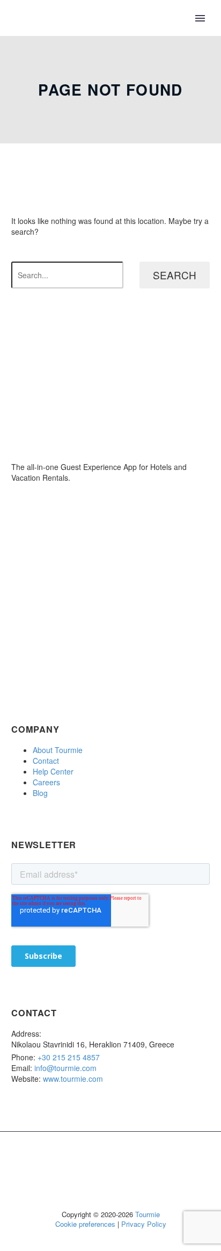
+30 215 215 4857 (69, 1057)
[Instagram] (124, 1159)
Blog (40, 792)
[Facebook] (82, 1159)
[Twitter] (110, 1159)
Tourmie (147, 1214)
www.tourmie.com (73, 1078)
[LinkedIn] (96, 1159)
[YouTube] (138, 1159)
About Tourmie (58, 749)
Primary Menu (200, 18)
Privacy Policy (143, 1224)
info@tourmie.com (65, 1067)
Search (174, 274)
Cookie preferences (85, 1224)
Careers (46, 782)
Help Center (53, 771)
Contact (46, 760)
